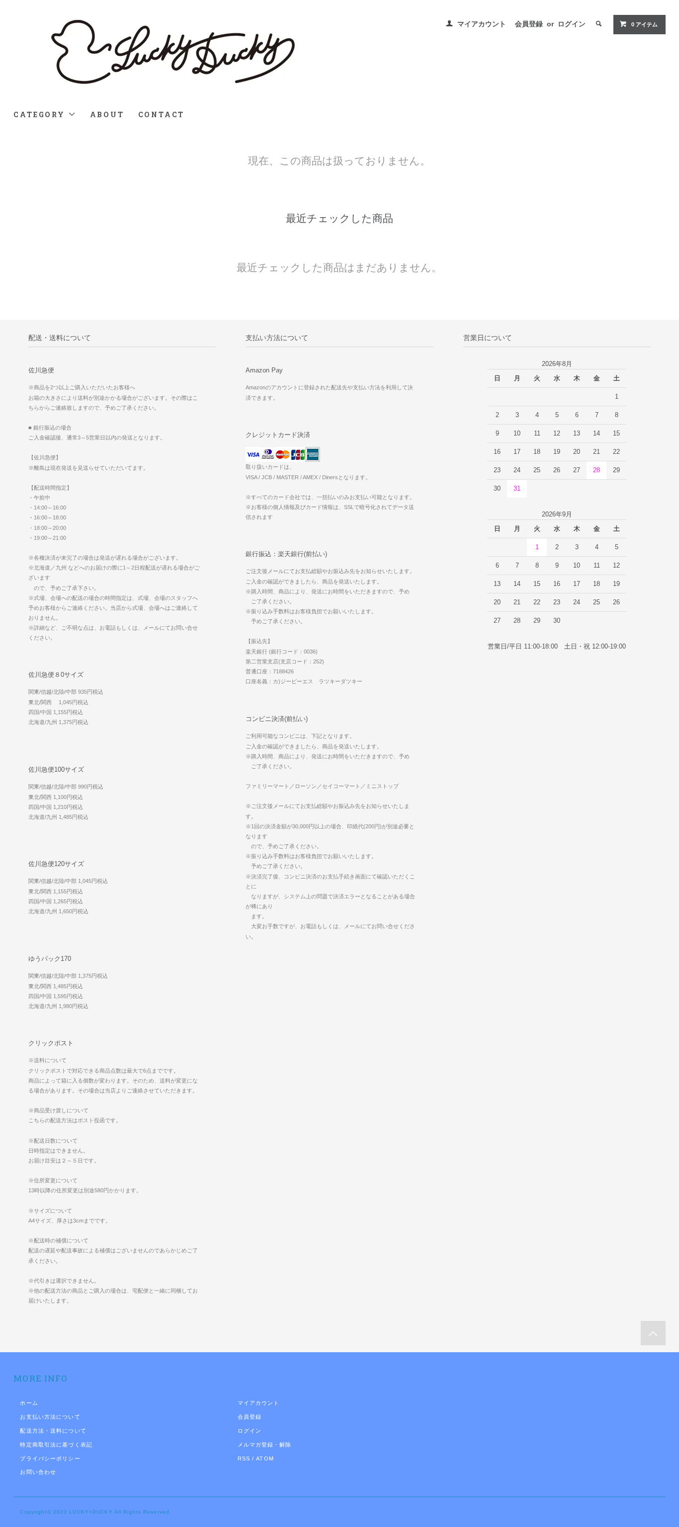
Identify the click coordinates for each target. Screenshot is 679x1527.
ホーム (29, 1403)
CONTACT (161, 114)
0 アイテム (644, 24)
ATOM (264, 1458)
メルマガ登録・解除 (265, 1445)
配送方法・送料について (53, 1431)
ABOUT (107, 114)
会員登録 (529, 24)
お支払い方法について (50, 1417)
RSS (244, 1458)
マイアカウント (481, 24)
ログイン (572, 24)
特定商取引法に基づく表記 (56, 1445)
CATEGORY (40, 114)
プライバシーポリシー (50, 1458)
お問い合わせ (38, 1472)
